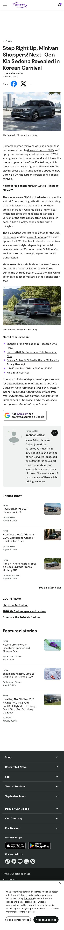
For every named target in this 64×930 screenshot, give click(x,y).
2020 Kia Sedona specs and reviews (24, 611)
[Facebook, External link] (13, 861)
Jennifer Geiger (14, 72)
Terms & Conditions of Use (16, 873)
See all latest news (50, 587)
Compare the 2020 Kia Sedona (21, 617)
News (9, 40)
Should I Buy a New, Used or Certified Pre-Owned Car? (18, 675)
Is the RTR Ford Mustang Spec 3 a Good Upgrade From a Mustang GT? (19, 567)
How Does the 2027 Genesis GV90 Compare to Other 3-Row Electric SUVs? (18, 538)
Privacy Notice (41, 891)
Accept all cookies (46, 919)
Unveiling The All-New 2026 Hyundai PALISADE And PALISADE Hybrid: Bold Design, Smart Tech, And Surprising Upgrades (20, 706)
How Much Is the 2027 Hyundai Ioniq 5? (15, 510)
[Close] (60, 883)
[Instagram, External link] (26, 861)
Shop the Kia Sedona (15, 605)
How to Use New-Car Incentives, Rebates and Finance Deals (16, 648)
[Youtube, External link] (20, 861)
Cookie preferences (18, 919)
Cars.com (29, 898)
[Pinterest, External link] (32, 861)
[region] (32, 905)
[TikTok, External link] (7, 861)
